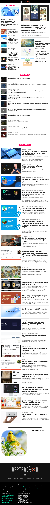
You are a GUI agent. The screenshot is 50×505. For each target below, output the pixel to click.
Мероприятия (5, 496)
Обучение (38, 478)
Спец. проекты (10, 495)
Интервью (29, 478)
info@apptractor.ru (38, 488)
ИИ (41, 478)
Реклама (4, 495)
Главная (9, 478)
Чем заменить (5, 502)
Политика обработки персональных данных (23, 487)
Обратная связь (37, 490)
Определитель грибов (7, 498)
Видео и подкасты (21, 478)
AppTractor (4, 484)
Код (33, 478)
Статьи (14, 478)
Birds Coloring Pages (7, 500)
